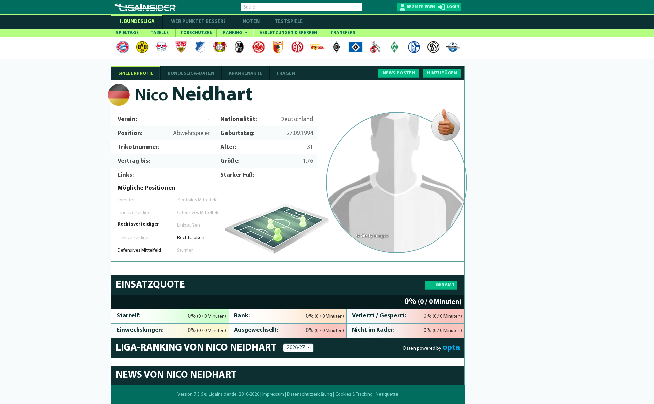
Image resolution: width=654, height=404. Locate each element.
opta (451, 348)
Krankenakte (245, 73)
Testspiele (288, 22)
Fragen (286, 73)
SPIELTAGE (127, 33)
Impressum (273, 394)
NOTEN (251, 22)
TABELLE (160, 33)
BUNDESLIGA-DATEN (191, 73)
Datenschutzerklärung (309, 394)
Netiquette (387, 394)
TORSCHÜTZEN (196, 33)
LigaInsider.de (223, 394)
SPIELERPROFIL (135, 73)
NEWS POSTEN (399, 73)
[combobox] (298, 347)
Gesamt (445, 285)
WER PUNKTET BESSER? (198, 22)
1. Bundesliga (137, 22)
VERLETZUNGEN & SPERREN (288, 33)
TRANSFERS (342, 33)
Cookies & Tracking (354, 394)
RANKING (233, 33)
